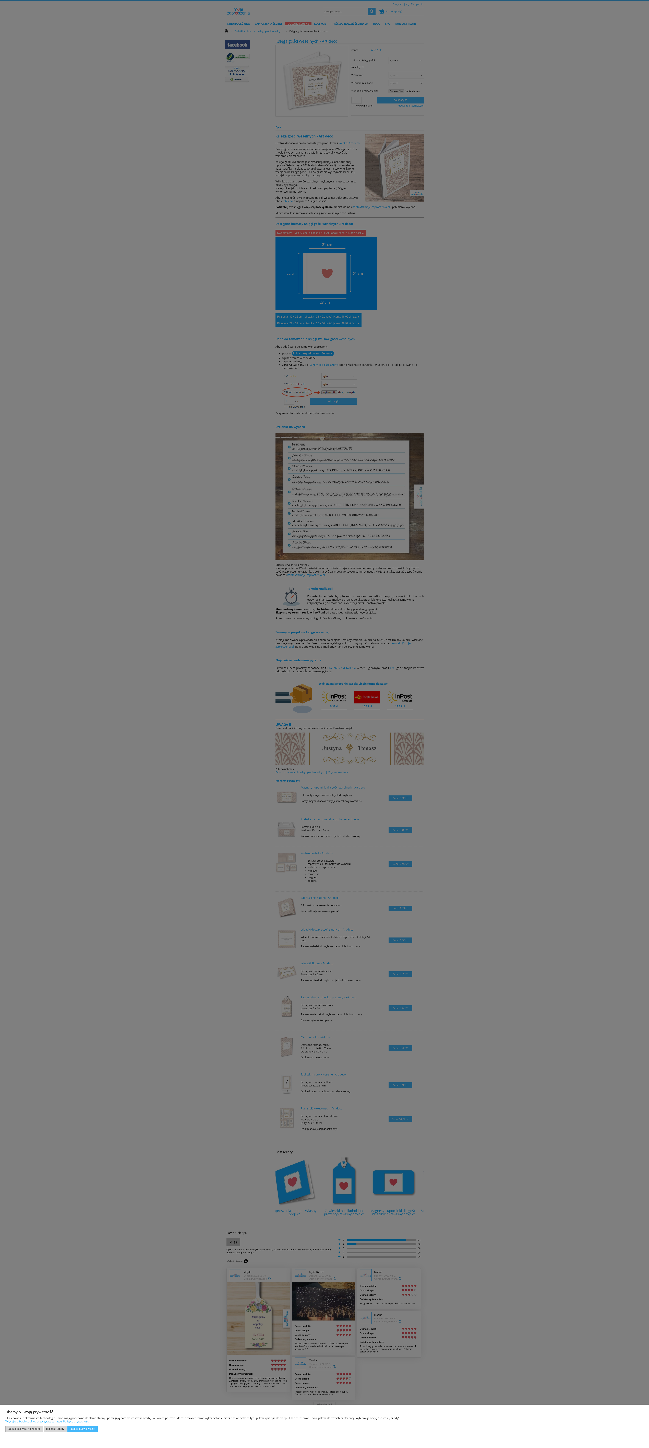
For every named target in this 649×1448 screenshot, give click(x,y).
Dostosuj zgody (55, 1428)
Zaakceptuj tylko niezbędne (24, 1428)
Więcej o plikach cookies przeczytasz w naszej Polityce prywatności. (47, 1421)
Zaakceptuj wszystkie (82, 1428)
